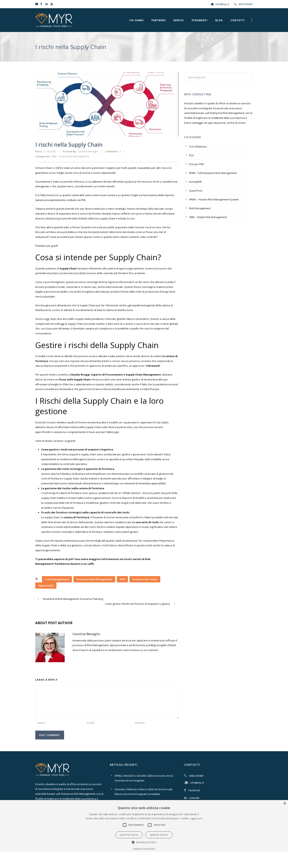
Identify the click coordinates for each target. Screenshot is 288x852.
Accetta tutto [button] (129, 834)
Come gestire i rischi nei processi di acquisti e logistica (77, 449)
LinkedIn (194, 798)
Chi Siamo (136, 20)
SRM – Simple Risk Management (70, 156)
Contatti (238, 20)
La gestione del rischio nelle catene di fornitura (72, 488)
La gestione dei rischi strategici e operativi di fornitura (77, 469)
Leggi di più (196, 818)
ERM (122, 579)
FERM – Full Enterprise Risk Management (213, 173)
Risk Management (199, 208)
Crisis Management (57, 579)
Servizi (178, 20)
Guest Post (195, 190)
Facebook (194, 790)
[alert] (144, 826)
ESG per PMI (196, 164)
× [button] (284, 803)
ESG (191, 155)
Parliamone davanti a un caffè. (75, 564)
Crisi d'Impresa (198, 146)
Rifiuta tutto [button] (159, 834)
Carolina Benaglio (87, 151)
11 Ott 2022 (49, 151)
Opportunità (45, 585)
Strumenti (199, 20)
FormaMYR (195, 182)
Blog (219, 20)
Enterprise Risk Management (94, 579)
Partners (158, 20)
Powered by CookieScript (144, 849)
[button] (125, 825)
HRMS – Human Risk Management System (214, 199)
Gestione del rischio (144, 579)
